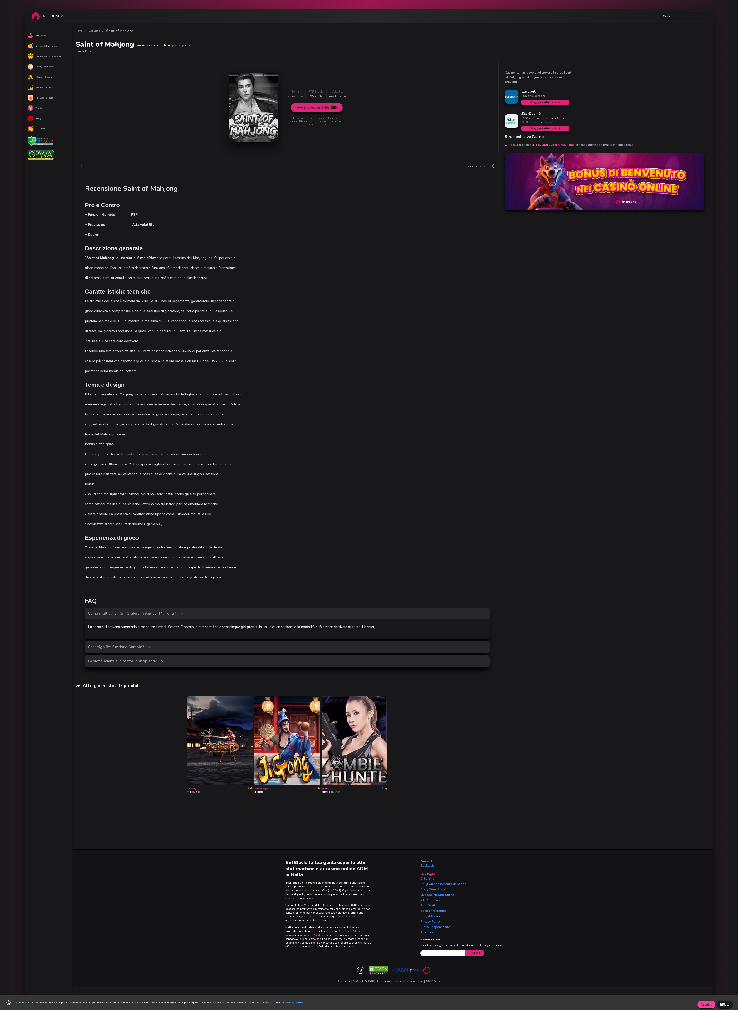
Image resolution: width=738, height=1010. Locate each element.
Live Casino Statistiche (437, 895)
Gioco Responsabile (435, 927)
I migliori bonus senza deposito (443, 884)
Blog (38, 118)
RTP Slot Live (430, 900)
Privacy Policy (430, 922)
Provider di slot (44, 97)
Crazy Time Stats (45, 66)
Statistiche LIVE (44, 87)
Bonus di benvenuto (47, 45)
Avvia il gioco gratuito (313, 107)
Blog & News (430, 916)
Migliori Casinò (44, 77)
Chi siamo (427, 878)
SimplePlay (83, 51)
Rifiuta (725, 1005)
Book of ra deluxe (433, 911)
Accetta (706, 1005)
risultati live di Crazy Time (555, 145)
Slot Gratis (42, 35)
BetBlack (427, 865)
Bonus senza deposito (48, 56)
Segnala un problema (478, 166)
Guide (39, 108)
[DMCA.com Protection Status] (378, 970)
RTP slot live (43, 128)
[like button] (81, 166)
